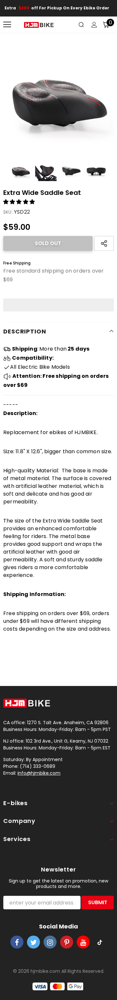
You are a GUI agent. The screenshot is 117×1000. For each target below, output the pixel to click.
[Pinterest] (66, 942)
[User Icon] (94, 24)
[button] (19, 202)
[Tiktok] (99, 942)
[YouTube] (83, 942)
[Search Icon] (81, 24)
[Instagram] (50, 942)
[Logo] (39, 24)
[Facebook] (16, 942)
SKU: (8, 212)
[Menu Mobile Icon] (7, 24)
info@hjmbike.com (39, 773)
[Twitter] (33, 942)
